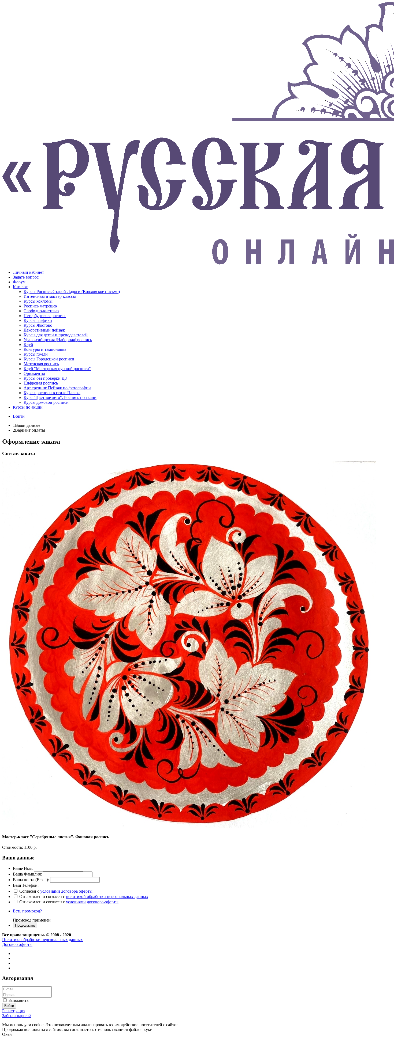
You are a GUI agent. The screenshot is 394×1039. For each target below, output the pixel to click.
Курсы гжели (36, 354)
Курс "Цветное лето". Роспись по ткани (60, 397)
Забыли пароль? (16, 1015)
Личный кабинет (28, 272)
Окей (7, 1034)
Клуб (28, 344)
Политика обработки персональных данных (42, 939)
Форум (19, 282)
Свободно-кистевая (41, 311)
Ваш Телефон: (26, 885)
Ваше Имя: (23, 868)
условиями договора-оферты (92, 902)
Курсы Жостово (38, 325)
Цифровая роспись (41, 383)
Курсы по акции (28, 407)
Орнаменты (34, 373)
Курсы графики (38, 320)
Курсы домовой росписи (46, 402)
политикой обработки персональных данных (107, 896)
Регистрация (13, 1010)
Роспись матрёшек (40, 306)
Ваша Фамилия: (27, 874)
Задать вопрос (26, 277)
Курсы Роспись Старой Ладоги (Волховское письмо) (72, 291)
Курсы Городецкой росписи (49, 359)
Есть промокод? (27, 911)
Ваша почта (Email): (31, 879)
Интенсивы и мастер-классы (50, 296)
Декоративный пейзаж (44, 330)
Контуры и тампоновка (45, 349)
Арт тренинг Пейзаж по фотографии (57, 388)
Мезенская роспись (41, 363)
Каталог (20, 286)
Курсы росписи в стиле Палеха (52, 392)
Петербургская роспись (45, 315)
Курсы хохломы (38, 301)
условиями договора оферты (66, 891)
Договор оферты (17, 944)
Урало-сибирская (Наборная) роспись (58, 339)
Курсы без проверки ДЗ (45, 378)
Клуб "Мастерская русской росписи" (57, 368)
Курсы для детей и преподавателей (56, 335)
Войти (19, 416)
